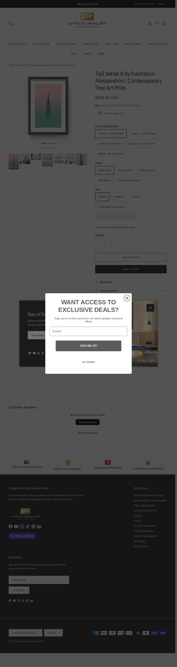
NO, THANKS (88, 362)
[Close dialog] (127, 298)
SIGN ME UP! (88, 345)
